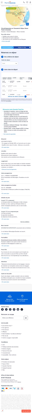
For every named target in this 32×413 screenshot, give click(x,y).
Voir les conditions (24, 221)
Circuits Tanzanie (15, 5)
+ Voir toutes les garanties (9, 134)
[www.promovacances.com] (10, 2)
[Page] (2, 309)
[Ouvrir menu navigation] (1, 2)
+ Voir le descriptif (5, 41)
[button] (9, 298)
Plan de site (5, 335)
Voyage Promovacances (5, 5)
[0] (27, 2)
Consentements (6, 352)
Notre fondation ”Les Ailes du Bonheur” (11, 333)
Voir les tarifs (26, 411)
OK (26, 318)
